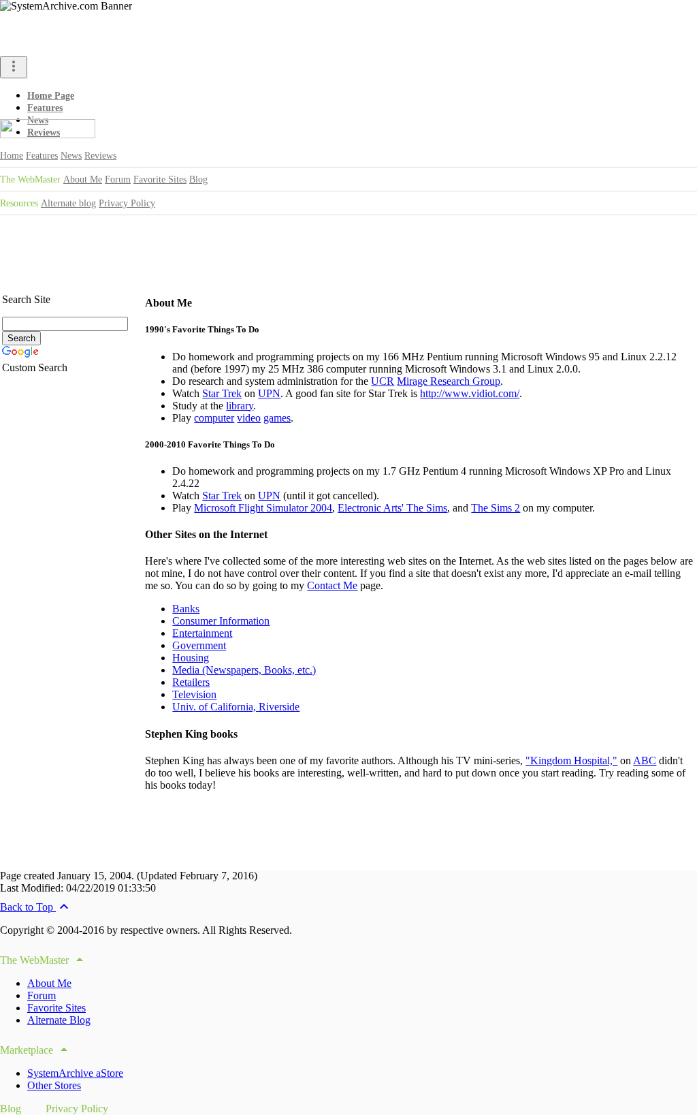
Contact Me (332, 585)
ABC (644, 760)
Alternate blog (68, 203)
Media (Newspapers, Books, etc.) (244, 670)
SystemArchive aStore (75, 1073)
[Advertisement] (348, 246)
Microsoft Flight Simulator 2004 (263, 508)
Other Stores (54, 1085)
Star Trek (222, 393)
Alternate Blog (59, 1020)
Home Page (50, 96)
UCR (382, 381)
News (71, 156)
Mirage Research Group (448, 381)
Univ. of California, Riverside (235, 706)
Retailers (191, 682)
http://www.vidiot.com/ (469, 393)
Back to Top (36, 907)
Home (11, 156)
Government (199, 645)
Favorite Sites (160, 179)
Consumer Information (221, 621)
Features (45, 108)
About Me (82, 179)
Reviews (100, 156)
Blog (198, 179)
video (249, 418)
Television (194, 694)
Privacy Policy (127, 203)
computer (214, 418)
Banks (185, 608)
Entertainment (202, 633)
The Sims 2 (495, 508)
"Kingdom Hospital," (571, 760)
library (239, 405)
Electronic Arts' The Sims (392, 508)
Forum (118, 179)
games (277, 418)
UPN (269, 393)
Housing (190, 657)
